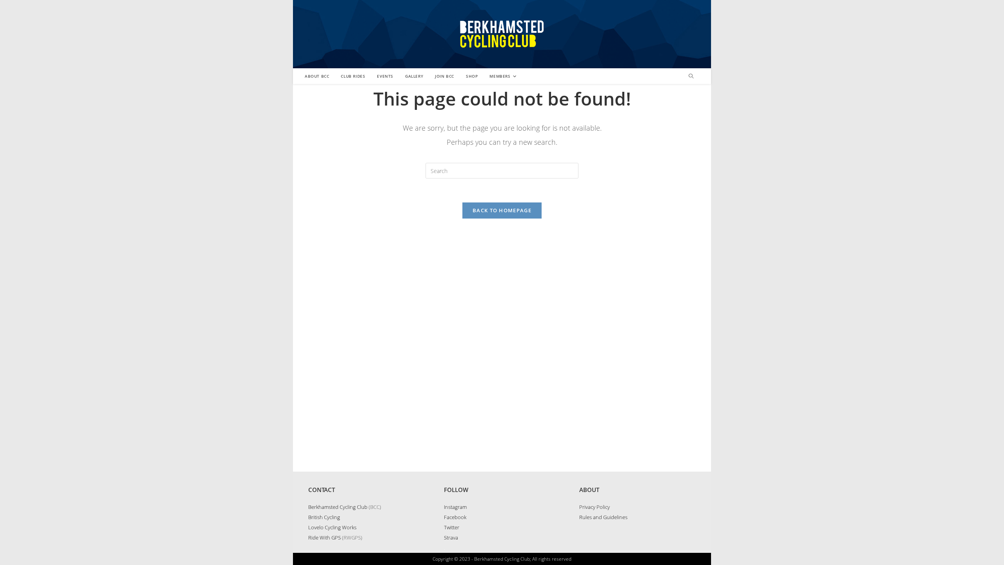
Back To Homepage (502, 210)
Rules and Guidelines (603, 517)
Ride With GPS (324, 537)
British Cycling (324, 517)
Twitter (451, 527)
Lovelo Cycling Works (332, 527)
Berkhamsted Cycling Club (337, 506)
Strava (451, 537)
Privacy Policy (594, 506)
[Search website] (691, 76)
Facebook (455, 517)
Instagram (455, 506)
